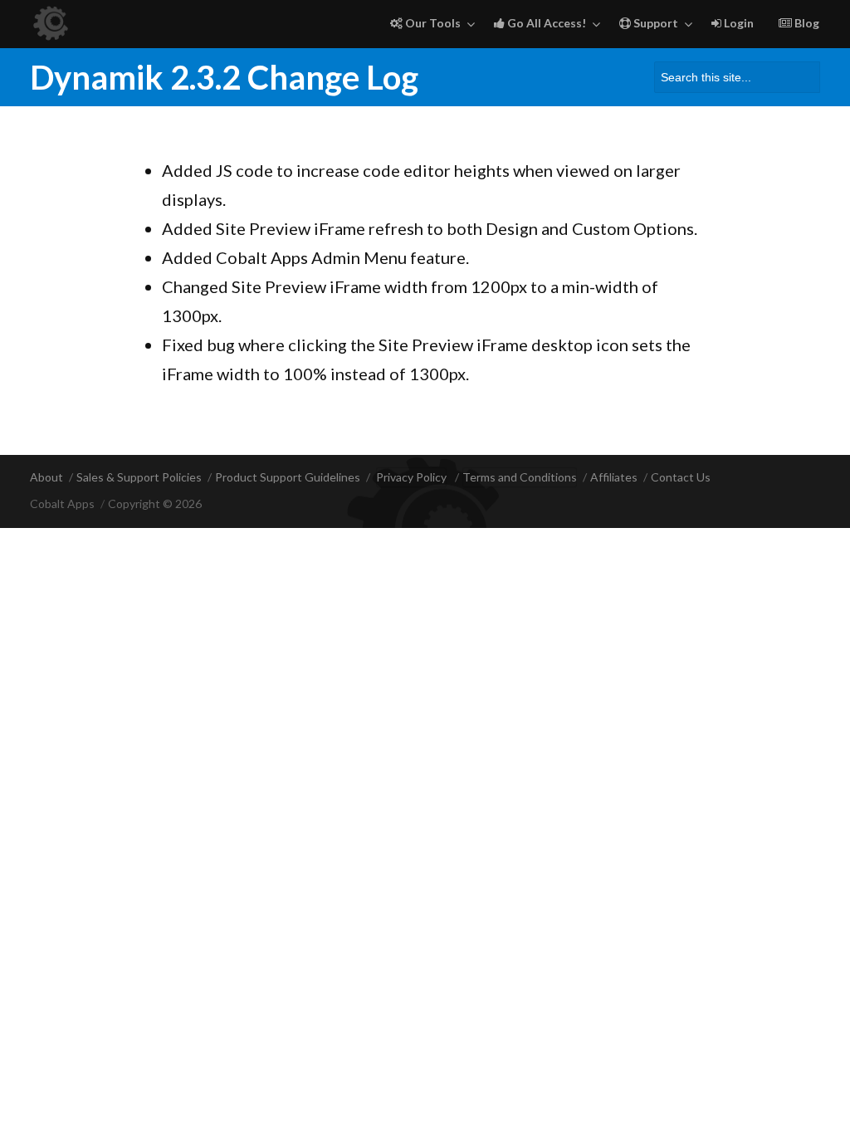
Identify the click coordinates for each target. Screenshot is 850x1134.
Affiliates (614, 477)
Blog (805, 23)
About (46, 477)
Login (737, 23)
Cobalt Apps (62, 503)
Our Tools (432, 23)
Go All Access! (545, 23)
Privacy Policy (411, 477)
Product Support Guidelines (287, 477)
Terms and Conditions (519, 477)
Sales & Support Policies (139, 477)
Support (654, 23)
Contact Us (681, 477)
